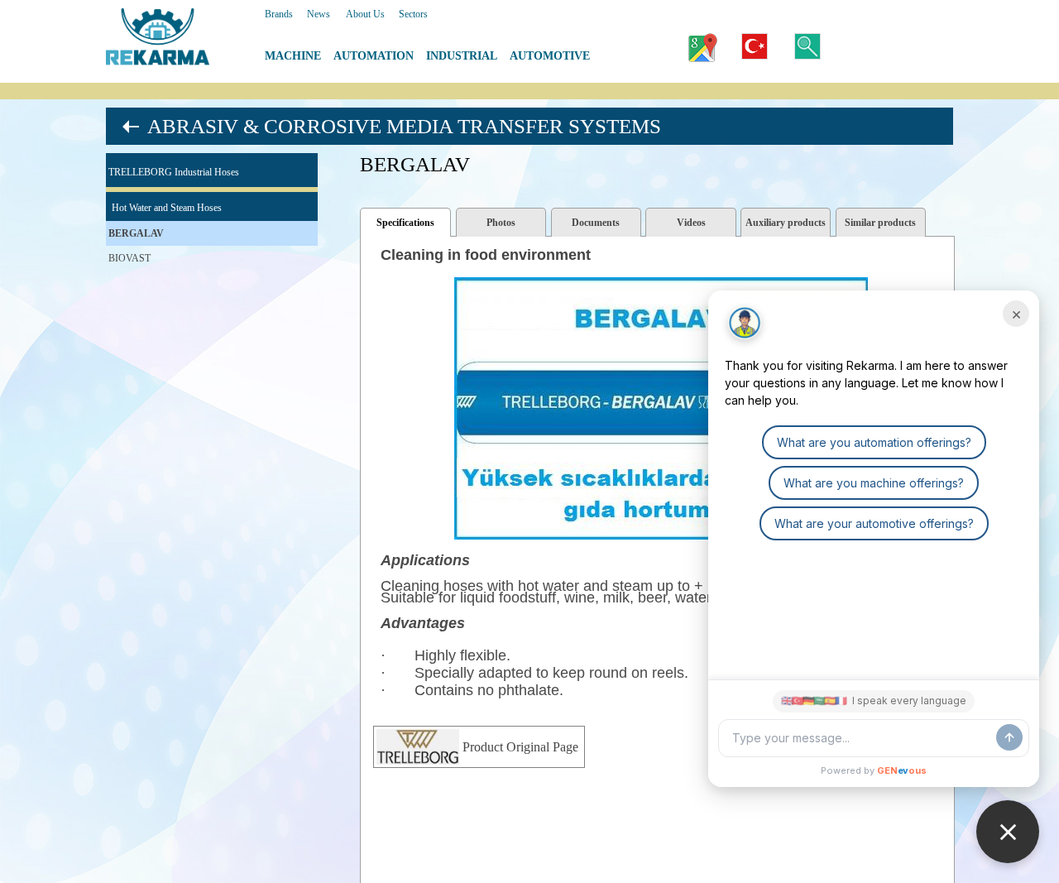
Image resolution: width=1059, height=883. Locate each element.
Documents (596, 222)
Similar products (880, 222)
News (318, 14)
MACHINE (293, 56)
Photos (500, 222)
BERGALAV (136, 233)
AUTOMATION (373, 56)
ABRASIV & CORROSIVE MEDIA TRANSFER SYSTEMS (404, 126)
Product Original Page (520, 747)
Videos (691, 222)
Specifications (405, 222)
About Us (365, 14)
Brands (279, 14)
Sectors (413, 14)
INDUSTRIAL (461, 56)
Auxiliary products (785, 222)
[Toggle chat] (1007, 831)
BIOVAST (129, 258)
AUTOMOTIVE (550, 56)
